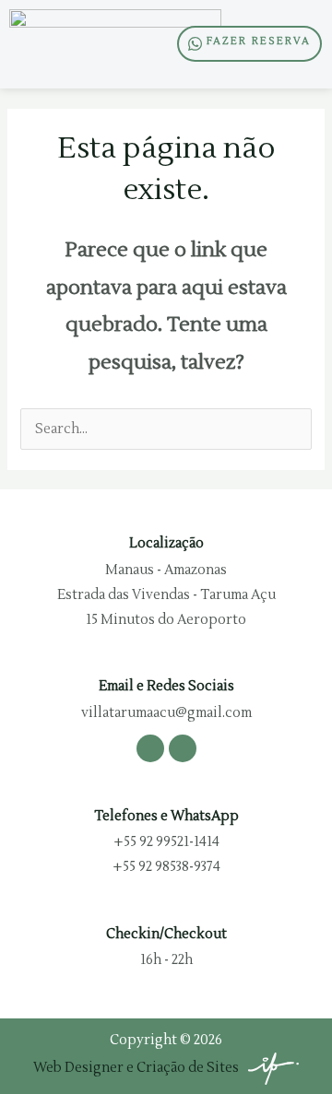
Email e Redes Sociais (166, 686)
